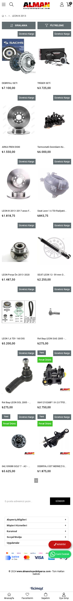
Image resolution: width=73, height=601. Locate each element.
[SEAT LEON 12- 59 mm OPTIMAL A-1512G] (54, 248)
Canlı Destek (62, 554)
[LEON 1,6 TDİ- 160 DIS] (19, 312)
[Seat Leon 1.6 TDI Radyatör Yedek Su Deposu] (54, 184)
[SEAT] (9, 16)
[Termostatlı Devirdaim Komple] (54, 120)
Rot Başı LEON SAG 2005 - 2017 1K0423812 (51, 338)
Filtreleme (57, 25)
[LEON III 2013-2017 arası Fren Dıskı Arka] (19, 184)
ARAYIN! (61, 544)
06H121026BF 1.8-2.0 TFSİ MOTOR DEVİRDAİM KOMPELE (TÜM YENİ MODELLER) (51, 402)
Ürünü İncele (25, 61)
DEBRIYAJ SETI (9, 83)
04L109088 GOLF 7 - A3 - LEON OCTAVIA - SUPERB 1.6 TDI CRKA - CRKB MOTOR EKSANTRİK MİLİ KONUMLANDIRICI (16, 466)
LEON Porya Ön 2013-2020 (16, 274)
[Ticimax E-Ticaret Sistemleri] (36, 589)
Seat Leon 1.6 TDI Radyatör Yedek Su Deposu (51, 211)
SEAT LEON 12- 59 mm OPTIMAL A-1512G (51, 274)
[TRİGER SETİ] (54, 56)
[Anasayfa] (5, 16)
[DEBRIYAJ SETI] (19, 56)
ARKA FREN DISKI (11, 147)
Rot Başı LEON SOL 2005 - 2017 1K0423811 (16, 402)
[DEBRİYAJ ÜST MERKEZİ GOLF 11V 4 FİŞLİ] (54, 439)
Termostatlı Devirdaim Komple (51, 147)
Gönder (60, 501)
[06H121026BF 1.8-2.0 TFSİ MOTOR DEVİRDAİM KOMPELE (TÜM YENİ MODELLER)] (54, 375)
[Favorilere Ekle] (19, 61)
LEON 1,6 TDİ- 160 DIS (13, 338)
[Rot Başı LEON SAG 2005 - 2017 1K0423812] (54, 312)
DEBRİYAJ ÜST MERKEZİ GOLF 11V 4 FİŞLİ (51, 466)
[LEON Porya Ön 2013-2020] (19, 248)
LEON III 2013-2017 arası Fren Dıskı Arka (16, 211)
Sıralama (21, 25)
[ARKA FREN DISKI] (19, 120)
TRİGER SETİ (43, 83)
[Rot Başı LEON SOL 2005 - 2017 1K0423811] (19, 375)
